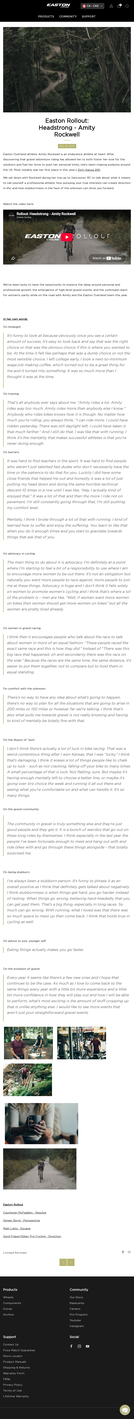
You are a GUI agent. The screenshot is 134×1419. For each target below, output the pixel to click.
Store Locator (13, 1356)
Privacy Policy (12, 1385)
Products (46, 17)
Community (68, 17)
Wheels (8, 1297)
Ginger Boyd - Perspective (21, 1220)
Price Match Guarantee (19, 1350)
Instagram (77, 1326)
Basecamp (77, 1303)
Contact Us (10, 1344)
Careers (75, 1309)
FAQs (6, 1379)
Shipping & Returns (16, 1367)
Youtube (75, 1320)
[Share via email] (129, 1252)
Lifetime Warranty (16, 1396)
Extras (7, 1309)
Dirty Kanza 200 (89, 170)
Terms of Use (12, 1390)
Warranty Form (13, 1373)
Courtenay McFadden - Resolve (24, 1212)
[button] (125, 1410)
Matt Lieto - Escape (17, 1228)
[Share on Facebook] (123, 1252)
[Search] (127, 6)
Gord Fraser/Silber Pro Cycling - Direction (32, 1236)
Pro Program (79, 1314)
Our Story (76, 1297)
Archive (8, 1314)
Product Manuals (14, 1362)
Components (12, 1303)
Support (89, 17)
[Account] (111, 6)
